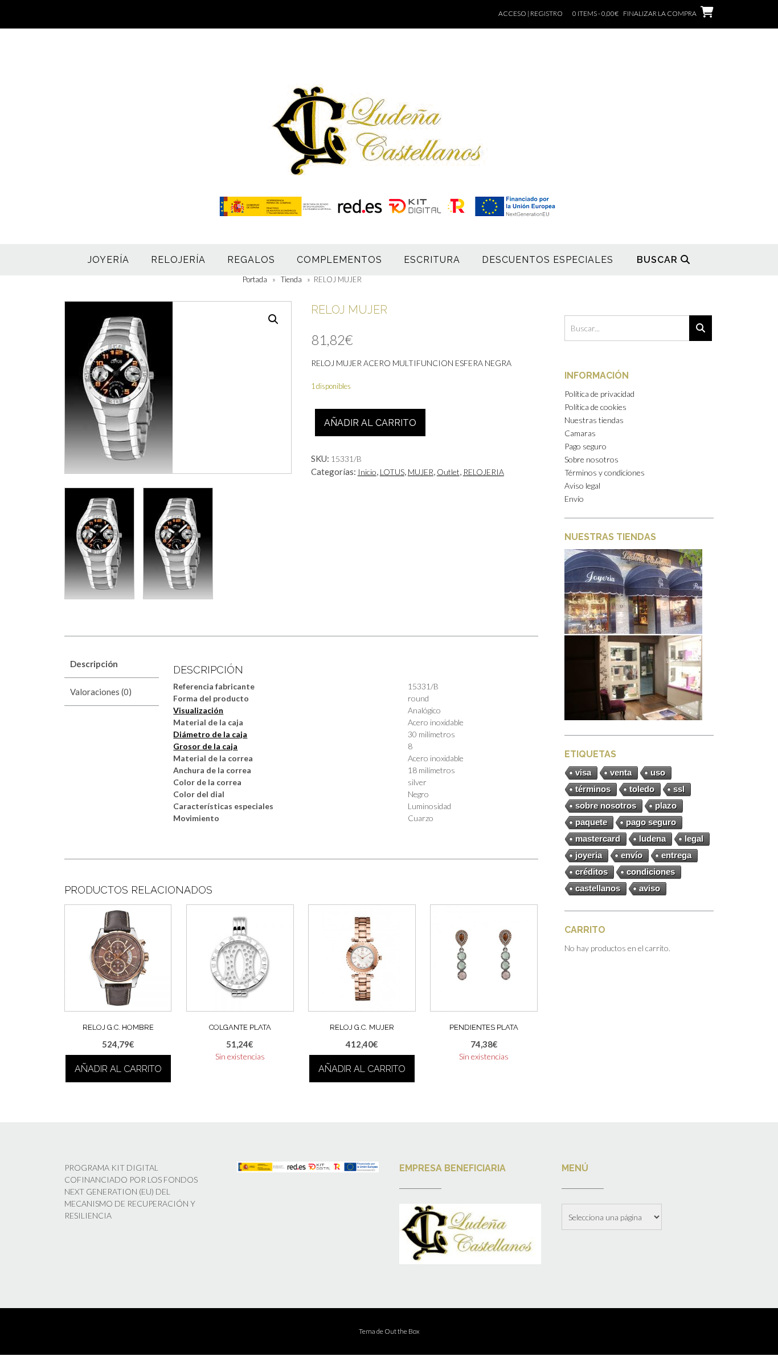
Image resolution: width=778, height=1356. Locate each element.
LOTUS (392, 472)
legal (694, 838)
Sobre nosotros (591, 459)
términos (593, 789)
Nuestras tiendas (594, 420)
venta (621, 772)
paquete (591, 822)
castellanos (597, 888)
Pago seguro (585, 446)
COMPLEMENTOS (339, 259)
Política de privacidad (599, 394)
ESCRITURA (432, 259)
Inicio (367, 472)
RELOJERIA (483, 472)
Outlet (448, 472)
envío (631, 855)
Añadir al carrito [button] (118, 1068)
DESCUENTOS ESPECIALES (547, 259)
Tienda (291, 279)
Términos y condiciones (604, 472)
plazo (666, 805)
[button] (273, 319)
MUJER (420, 472)
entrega (676, 855)
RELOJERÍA (178, 259)
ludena (652, 838)
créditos (591, 871)
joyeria (588, 855)
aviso (649, 888)
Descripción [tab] (94, 664)
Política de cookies (595, 407)
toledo (641, 789)
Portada (255, 279)
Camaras (580, 433)
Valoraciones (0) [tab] (101, 692)
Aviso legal (582, 485)
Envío (574, 499)
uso (657, 772)
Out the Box (402, 1331)
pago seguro (651, 822)
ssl (679, 789)
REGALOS (251, 259)
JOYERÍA (108, 259)
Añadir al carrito (370, 422)
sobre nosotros (605, 805)
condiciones (651, 871)
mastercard (597, 838)
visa (583, 772)
